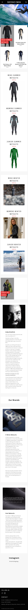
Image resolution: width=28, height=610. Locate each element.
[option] (14, 15)
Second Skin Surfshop (9, 608)
